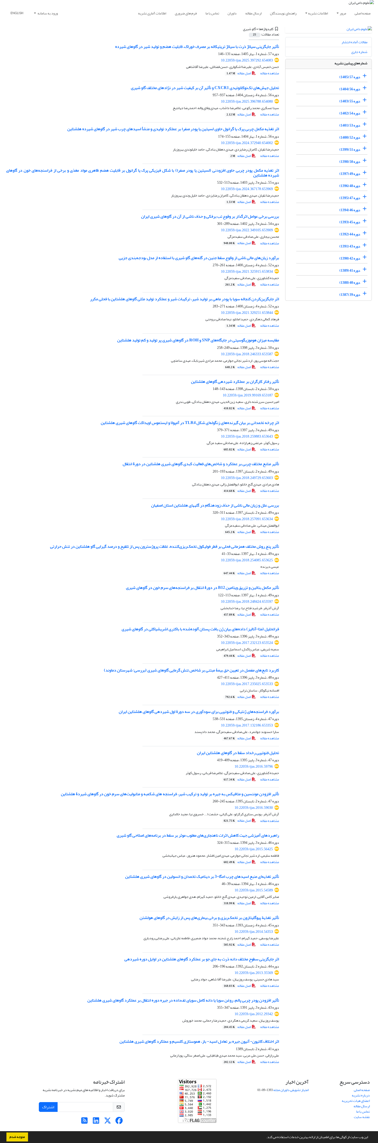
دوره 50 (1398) (349, 161)
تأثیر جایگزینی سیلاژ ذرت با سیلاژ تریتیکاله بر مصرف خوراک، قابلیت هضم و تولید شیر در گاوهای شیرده (197, 46)
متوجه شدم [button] (17, 1137)
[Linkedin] (96, 1122)
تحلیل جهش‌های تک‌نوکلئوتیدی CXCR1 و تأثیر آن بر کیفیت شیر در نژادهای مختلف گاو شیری (205, 88)
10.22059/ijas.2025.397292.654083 (247, 60)
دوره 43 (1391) (349, 246)
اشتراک (48, 1107)
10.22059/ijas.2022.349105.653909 (247, 230)
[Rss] (84, 1122)
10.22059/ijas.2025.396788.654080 (247, 101)
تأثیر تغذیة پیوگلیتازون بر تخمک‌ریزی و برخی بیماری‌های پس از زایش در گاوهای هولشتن (209, 918)
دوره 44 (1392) (349, 234)
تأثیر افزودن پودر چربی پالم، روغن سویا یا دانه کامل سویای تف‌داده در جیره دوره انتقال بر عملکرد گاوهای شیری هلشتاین (183, 1000)
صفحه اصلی (363, 13)
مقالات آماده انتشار (354, 42)
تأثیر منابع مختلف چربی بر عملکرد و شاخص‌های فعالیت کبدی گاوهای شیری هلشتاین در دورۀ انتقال (201, 464)
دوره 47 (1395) (349, 197)
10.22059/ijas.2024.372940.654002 (247, 142)
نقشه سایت (362, 1116)
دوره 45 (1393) (349, 222)
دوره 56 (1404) (349, 89)
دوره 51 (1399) (349, 149)
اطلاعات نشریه (318, 13)
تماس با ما (212, 13)
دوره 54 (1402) (349, 113)
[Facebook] (119, 1122)
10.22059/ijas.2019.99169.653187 (248, 395)
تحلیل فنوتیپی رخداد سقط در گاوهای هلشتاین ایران (238, 753)
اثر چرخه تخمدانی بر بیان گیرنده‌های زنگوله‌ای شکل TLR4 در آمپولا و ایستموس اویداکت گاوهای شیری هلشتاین (190, 423)
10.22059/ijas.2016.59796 (254, 766)
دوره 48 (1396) (349, 185)
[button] (265, 1137)
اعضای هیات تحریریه (356, 1100)
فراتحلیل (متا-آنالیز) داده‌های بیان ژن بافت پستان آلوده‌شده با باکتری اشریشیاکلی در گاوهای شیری (200, 629)
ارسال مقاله (253, 13)
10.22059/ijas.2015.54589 (254, 890)
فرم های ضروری (186, 13)
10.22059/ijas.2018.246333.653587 (247, 354)
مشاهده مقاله (269, 73)
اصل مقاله (239, 73)
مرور (343, 13)
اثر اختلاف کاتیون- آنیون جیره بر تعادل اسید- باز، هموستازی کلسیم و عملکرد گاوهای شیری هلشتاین (199, 1041)
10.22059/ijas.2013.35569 (254, 972)
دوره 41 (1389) (349, 270)
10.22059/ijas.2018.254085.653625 (247, 560)
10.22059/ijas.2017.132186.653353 (247, 725)
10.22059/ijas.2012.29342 (254, 1014)
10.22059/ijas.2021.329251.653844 (247, 312)
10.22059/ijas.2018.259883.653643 (247, 436)
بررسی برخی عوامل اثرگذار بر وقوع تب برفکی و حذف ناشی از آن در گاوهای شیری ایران (210, 216)
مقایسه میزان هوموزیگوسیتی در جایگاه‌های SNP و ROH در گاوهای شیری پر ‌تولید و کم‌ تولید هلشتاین (198, 340)
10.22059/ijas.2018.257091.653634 (247, 519)
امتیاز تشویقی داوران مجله (291, 1089)
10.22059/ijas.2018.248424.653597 (247, 601)
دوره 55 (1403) (349, 101)
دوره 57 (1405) (349, 77)
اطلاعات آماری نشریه (152, 13)
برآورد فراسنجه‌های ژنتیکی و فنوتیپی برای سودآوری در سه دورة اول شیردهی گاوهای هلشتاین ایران (199, 711)
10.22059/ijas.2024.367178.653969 (247, 188)
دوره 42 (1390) (349, 258)
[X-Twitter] (107, 1122)
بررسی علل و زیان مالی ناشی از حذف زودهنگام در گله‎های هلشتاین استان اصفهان (215, 505)
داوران (232, 13)
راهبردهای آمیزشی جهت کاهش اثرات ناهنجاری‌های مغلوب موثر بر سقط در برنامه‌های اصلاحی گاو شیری (198, 835)
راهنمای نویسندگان (283, 13)
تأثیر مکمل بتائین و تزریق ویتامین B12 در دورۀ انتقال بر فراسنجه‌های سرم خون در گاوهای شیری (202, 587)
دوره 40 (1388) (349, 282)
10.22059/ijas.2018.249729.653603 (247, 477)
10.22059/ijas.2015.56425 (254, 849)
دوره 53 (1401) (349, 125)
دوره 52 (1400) (349, 137)
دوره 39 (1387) (349, 294)
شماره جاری (359, 51)
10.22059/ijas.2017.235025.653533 (247, 683)
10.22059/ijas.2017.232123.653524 (247, 642)
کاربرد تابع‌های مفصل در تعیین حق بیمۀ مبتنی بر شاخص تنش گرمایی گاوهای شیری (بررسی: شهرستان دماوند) (191, 670)
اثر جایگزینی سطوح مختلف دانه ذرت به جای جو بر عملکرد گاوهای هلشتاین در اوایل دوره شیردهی (201, 959)
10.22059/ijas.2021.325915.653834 (247, 271)
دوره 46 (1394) (349, 210)
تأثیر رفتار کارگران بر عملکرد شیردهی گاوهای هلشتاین (235, 381)
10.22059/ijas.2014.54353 (254, 931)
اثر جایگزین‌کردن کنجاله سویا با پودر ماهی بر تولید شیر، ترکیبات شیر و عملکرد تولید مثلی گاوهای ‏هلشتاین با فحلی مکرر (184, 299)
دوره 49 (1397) (349, 173)
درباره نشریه (361, 1095)
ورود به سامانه (47, 13)
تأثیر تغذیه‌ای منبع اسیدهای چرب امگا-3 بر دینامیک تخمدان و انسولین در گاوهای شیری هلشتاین (202, 876)
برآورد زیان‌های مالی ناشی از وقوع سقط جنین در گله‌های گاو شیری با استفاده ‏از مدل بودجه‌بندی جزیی (199, 258)
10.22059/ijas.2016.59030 (254, 807)
